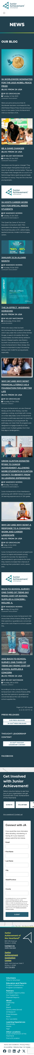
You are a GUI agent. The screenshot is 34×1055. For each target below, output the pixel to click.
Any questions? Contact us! (12, 814)
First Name (9, 851)
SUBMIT (17, 914)
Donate (9, 805)
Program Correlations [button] (14, 988)
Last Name (9, 861)
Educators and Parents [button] (16, 983)
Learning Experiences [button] (15, 1022)
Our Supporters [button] (12, 995)
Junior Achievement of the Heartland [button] (16, 1035)
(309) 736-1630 (10, 948)
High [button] (8, 1029)
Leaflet (12, 926)
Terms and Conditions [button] (11, 1044)
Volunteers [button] (11, 978)
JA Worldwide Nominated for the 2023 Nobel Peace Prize (16, 82)
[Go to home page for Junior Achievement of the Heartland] (14, 5)
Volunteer (22, 805)
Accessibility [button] (8, 1047)
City (7, 870)
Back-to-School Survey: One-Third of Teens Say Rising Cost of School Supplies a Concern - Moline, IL (15, 596)
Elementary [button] (10, 1024)
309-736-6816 (10, 967)
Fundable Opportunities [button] (15, 993)
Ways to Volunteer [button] (13, 980)
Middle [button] (8, 1026)
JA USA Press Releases (17, 723)
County (8, 889)
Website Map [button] (18, 1047)
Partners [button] (10, 991)
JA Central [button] (26, 1047)
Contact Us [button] (10, 946)
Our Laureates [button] (11, 1019)
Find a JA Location (13, 1038)
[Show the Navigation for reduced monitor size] (4, 13)
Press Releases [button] (11, 1014)
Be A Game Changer (12, 148)
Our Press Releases (17, 720)
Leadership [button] (10, 1003)
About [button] (9, 1000)
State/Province (11, 879)
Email (8, 842)
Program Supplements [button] (15, 985)
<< (20, 710)
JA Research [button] (10, 1012)
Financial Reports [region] (12, 997)
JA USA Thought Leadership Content (17, 744)
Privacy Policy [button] (24, 1044)
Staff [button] (8, 1005)
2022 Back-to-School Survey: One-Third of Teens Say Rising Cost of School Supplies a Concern (15, 666)
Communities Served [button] (14, 1010)
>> (31, 710)
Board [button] (8, 1007)
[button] (5, 1051)
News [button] (8, 1017)
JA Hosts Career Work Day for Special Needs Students (14, 205)
